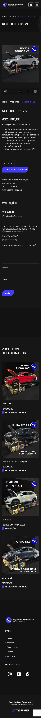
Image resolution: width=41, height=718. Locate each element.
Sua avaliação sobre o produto (19, 245)
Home (4, 17)
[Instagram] (9, 674)
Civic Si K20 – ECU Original (14, 461)
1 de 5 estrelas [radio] (3, 240)
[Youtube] (19, 674)
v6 (21, 190)
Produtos (14, 17)
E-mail (5, 279)
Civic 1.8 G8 (7, 578)
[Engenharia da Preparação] (13, 4)
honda (16, 190)
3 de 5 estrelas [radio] (9, 240)
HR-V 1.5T (6, 519)
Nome (5, 267)
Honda (14, 187)
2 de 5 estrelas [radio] (6, 240)
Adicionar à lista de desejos (15, 180)
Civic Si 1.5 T (7, 403)
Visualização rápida (36, 372)
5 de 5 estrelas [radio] (15, 240)
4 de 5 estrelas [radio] (12, 240)
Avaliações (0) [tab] (11, 203)
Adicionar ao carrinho (15, 169)
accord (10, 190)
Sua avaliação (10, 236)
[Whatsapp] (28, 674)
